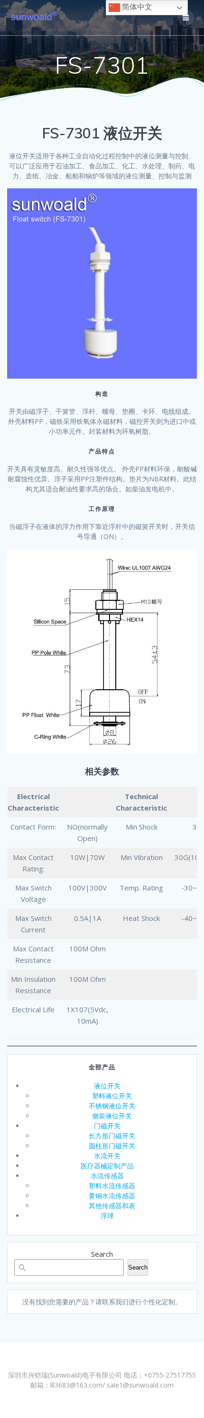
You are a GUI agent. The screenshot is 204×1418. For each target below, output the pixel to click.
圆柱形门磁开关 (112, 1145)
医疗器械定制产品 (107, 1165)
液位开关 (107, 1085)
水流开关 (107, 1155)
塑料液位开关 (112, 1095)
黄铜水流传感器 (112, 1195)
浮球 (107, 1215)
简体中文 (136, 7)
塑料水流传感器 (112, 1185)
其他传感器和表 (112, 1205)
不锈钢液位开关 (112, 1105)
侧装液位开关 (112, 1115)
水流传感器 (107, 1175)
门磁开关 (107, 1125)
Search (102, 1254)
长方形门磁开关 (112, 1135)
